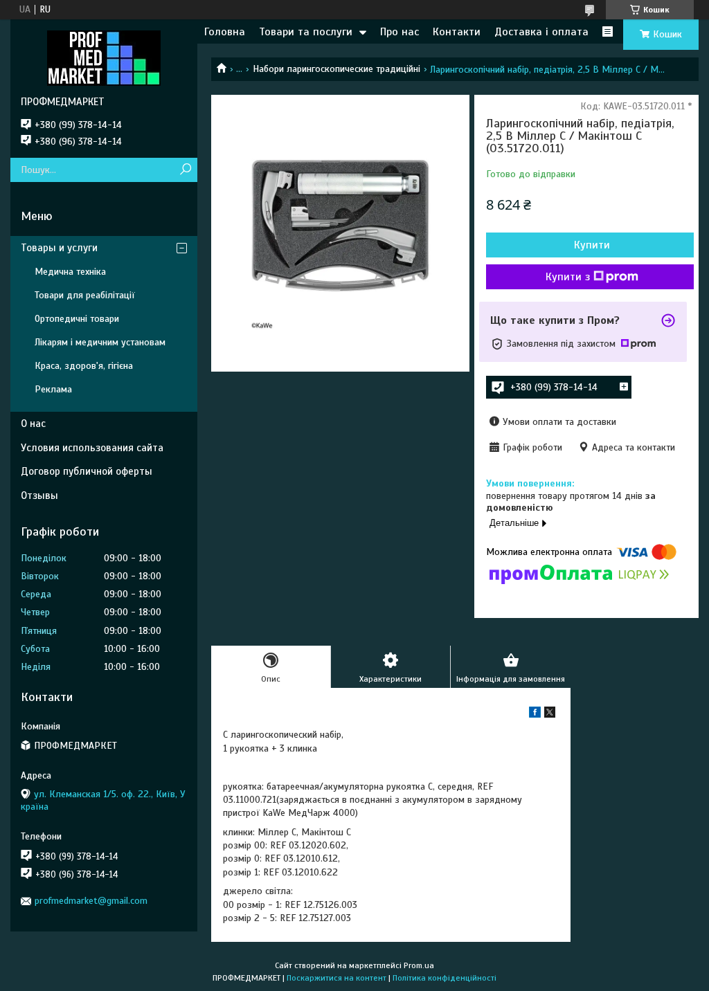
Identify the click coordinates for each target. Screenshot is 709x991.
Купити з (568, 277)
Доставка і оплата (541, 32)
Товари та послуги (305, 32)
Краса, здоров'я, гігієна (84, 366)
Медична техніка (70, 272)
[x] (549, 714)
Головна (224, 32)
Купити (592, 245)
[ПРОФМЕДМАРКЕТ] (104, 57)
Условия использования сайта (92, 448)
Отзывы (39, 495)
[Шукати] (185, 170)
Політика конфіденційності (444, 978)
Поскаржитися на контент (336, 978)
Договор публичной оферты (86, 471)
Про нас (399, 32)
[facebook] (535, 714)
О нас (33, 423)
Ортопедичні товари (77, 319)
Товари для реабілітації (85, 295)
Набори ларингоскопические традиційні (336, 69)
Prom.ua (419, 965)
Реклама (53, 389)
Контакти (457, 32)
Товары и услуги (59, 248)
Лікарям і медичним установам (100, 342)
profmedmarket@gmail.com (91, 901)
